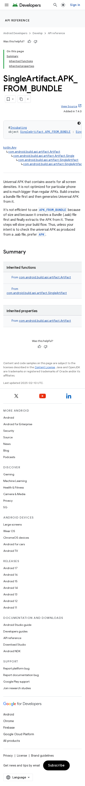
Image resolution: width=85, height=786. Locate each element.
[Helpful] (29, 41)
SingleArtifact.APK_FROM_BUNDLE (45, 132)
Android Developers (15, 33)
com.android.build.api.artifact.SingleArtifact (48, 160)
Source (8, 437)
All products (11, 741)
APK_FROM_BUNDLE (52, 210)
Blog (6, 450)
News (7, 444)
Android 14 (10, 588)
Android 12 (10, 601)
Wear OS (9, 531)
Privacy (8, 500)
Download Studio (14, 644)
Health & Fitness (13, 487)
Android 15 (10, 581)
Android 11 (10, 607)
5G (5, 507)
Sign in (75, 5)
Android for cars (14, 544)
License (22, 755)
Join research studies (17, 688)
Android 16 (10, 574)
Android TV (10, 551)
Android (8, 417)
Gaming (8, 474)
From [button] (41, 277)
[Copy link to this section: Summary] (30, 252)
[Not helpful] (35, 41)
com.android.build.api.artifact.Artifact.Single (43, 156)
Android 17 (10, 568)
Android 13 (10, 594)
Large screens (12, 524)
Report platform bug (16, 668)
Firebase (9, 727)
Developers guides (15, 631)
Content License (45, 367)
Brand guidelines (42, 755)
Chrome (8, 721)
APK (41, 234)
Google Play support (16, 681)
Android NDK (11, 651)
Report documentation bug (21, 675)
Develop (37, 33)
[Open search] (55, 4)
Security (8, 431)
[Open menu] (6, 5)
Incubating (18, 128)
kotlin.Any (10, 147)
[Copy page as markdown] (21, 99)
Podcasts (9, 457)
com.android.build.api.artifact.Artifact (34, 152)
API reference (17, 20)
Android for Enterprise (17, 424)
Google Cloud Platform (18, 734)
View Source (69, 106)
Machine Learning (15, 481)
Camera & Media (14, 494)
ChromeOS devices (16, 537)
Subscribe (56, 765)
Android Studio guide (17, 625)
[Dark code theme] (79, 123)
